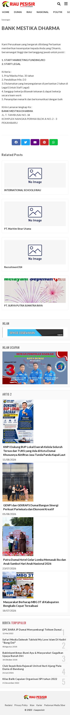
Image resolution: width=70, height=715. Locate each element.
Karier (39, 705)
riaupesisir (39, 710)
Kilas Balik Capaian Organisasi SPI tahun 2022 (29, 678)
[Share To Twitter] (25, 142)
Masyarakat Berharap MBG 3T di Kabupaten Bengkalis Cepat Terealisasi (31, 604)
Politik (57, 12)
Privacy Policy (21, 705)
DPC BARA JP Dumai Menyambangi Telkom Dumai (32, 629)
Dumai (18, 12)
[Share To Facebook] (16, 142)
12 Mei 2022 (7, 633)
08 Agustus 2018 (9, 646)
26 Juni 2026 (8, 673)
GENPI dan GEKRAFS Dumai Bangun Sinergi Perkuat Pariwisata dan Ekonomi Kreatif (30, 507)
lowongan (6, 19)
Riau (29, 12)
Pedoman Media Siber (54, 705)
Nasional (43, 12)
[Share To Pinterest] (44, 142)
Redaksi (8, 705)
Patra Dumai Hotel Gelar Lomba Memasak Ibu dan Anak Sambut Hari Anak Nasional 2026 (34, 561)
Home (5, 12)
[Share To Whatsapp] (53, 142)
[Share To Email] (35, 142)
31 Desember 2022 (10, 683)
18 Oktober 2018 (9, 659)
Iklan (32, 705)
